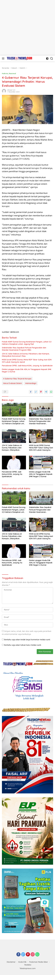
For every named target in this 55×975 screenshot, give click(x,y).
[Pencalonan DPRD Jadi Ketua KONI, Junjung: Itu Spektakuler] (14, 462)
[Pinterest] (28, 954)
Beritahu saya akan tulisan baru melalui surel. (22, 645)
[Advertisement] (27, 27)
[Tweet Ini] (36, 392)
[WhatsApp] (37, 954)
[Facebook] (18, 954)
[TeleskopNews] (19, 58)
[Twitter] (23, 954)
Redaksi (27, 965)
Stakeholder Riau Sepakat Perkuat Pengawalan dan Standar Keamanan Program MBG (24, 349)
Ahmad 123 (11, 90)
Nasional (12, 73)
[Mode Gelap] (47, 58)
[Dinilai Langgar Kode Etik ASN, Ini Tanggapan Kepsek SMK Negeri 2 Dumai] (41, 462)
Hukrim (5, 73)
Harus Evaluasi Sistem (12, 383)
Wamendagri (30, 383)
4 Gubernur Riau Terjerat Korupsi (17, 378)
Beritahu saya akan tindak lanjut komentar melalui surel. (27, 639)
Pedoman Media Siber (38, 962)
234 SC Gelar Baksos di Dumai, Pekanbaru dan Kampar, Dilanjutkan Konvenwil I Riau (26, 355)
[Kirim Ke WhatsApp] (51, 392)
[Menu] (3, 58)
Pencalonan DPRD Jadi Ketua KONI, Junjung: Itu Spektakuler (27, 365)
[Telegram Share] (46, 392)
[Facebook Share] (31, 392)
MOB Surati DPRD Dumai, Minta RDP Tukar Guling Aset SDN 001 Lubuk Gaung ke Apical (27, 361)
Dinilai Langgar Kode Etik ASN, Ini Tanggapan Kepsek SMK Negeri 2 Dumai (26, 370)
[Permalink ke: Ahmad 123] (4, 91)
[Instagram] (33, 954)
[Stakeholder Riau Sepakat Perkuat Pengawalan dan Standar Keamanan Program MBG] (41, 409)
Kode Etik (22, 962)
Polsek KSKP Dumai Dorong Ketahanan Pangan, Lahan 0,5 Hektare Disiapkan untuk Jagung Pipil (26, 343)
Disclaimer (11, 962)
